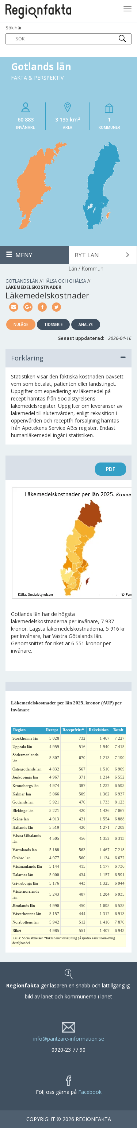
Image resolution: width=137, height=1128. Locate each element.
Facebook (90, 1091)
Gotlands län (21, 281)
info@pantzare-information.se (68, 1038)
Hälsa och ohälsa (64, 281)
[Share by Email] (13, 306)
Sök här (13, 28)
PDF (110, 468)
